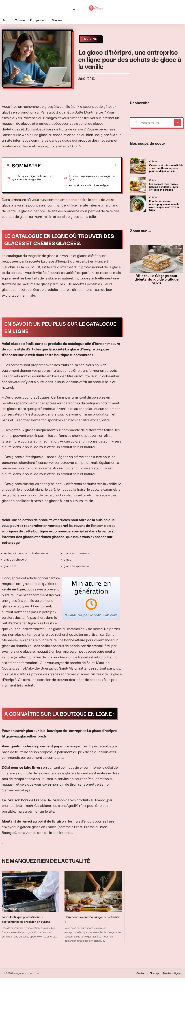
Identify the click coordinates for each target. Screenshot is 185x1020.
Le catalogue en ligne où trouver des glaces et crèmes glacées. (32, 177)
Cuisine (90, 39)
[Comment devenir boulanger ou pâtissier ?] (93, 891)
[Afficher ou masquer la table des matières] (79, 165)
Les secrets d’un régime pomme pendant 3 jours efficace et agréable (163, 186)
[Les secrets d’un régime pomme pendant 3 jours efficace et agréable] (138, 185)
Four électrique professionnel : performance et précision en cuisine (26, 919)
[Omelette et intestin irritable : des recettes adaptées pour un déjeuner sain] (138, 166)
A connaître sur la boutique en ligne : (89, 185)
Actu (69, 909)
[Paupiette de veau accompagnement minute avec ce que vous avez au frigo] (138, 203)
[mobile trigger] (76, 8)
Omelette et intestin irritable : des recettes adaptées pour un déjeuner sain (166, 168)
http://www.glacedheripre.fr (24, 736)
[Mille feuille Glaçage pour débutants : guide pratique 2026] (156, 259)
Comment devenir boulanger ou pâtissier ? (92, 919)
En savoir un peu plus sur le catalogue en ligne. (92, 177)
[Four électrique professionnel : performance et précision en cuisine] (30, 891)
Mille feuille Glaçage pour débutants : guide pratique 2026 (156, 279)
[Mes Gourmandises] (95, 8)
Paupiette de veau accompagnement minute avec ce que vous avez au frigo (164, 205)
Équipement (10, 909)
